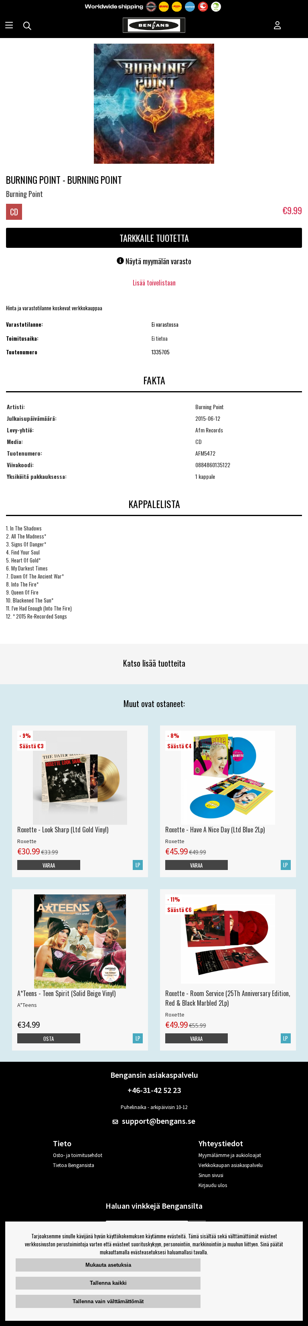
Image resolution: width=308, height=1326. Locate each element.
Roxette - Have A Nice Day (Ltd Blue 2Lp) (215, 829)
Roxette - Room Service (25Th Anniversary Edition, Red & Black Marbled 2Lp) (227, 998)
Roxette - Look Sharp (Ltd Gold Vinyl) (62, 829)
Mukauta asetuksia (108, 1265)
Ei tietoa (160, 338)
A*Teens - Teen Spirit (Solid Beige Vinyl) (66, 993)
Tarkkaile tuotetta (154, 237)
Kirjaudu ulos (213, 1185)
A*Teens (27, 1005)
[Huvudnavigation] (9, 26)
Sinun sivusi (211, 1175)
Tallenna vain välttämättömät (108, 1301)
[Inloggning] (277, 26)
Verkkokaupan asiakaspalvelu (231, 1165)
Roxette (26, 841)
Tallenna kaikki (108, 1283)
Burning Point (24, 194)
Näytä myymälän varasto (157, 261)
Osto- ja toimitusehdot (77, 1155)
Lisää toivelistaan (154, 282)
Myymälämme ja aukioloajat (230, 1155)
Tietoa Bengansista (73, 1165)
